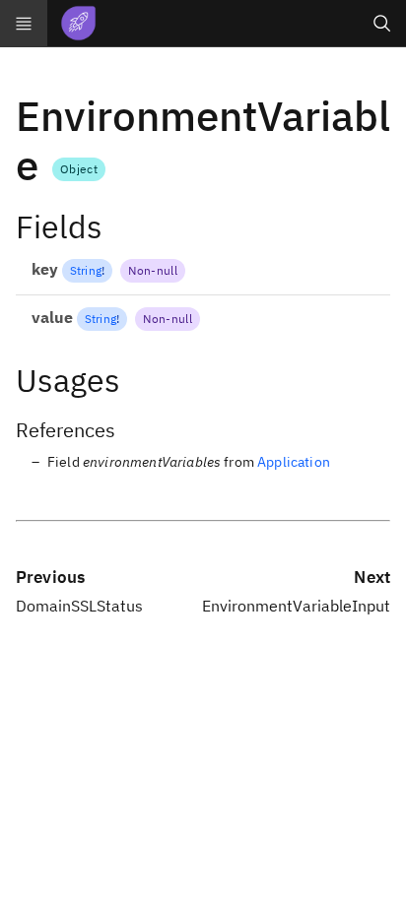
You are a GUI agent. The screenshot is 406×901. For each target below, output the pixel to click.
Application (293, 462)
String (86, 270)
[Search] (382, 23)
